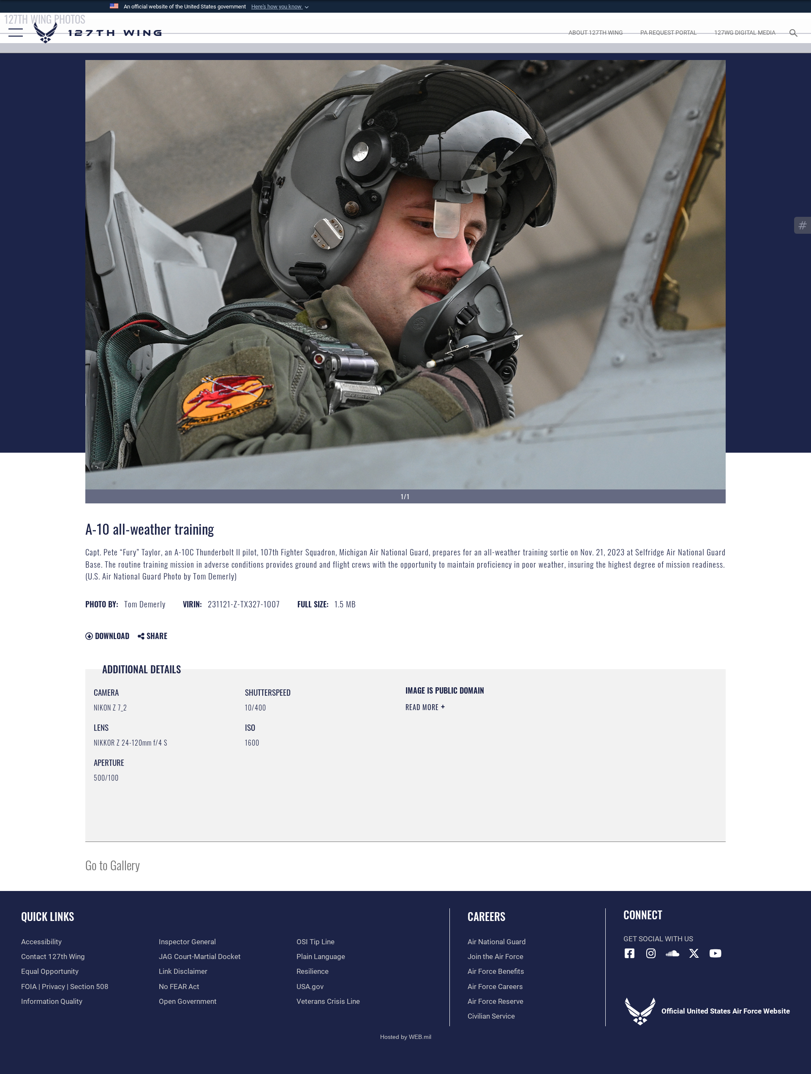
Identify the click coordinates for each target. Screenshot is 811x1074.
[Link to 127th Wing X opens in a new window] (694, 953)
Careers (486, 916)
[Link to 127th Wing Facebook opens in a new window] (629, 953)
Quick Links (47, 916)
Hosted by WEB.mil (405, 1036)
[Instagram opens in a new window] (651, 953)
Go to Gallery (112, 864)
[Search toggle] (794, 33)
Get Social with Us (658, 939)
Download (111, 635)
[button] (280, 7)
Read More (423, 707)
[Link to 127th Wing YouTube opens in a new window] (715, 953)
